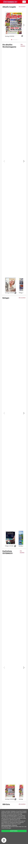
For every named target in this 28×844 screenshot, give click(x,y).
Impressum (14, 825)
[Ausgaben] (10, 1)
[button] (11, 39)
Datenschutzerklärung (6, 825)
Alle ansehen (22, 6)
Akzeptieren (13, 831)
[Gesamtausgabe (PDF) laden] (22, 36)
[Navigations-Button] (24, 2)
